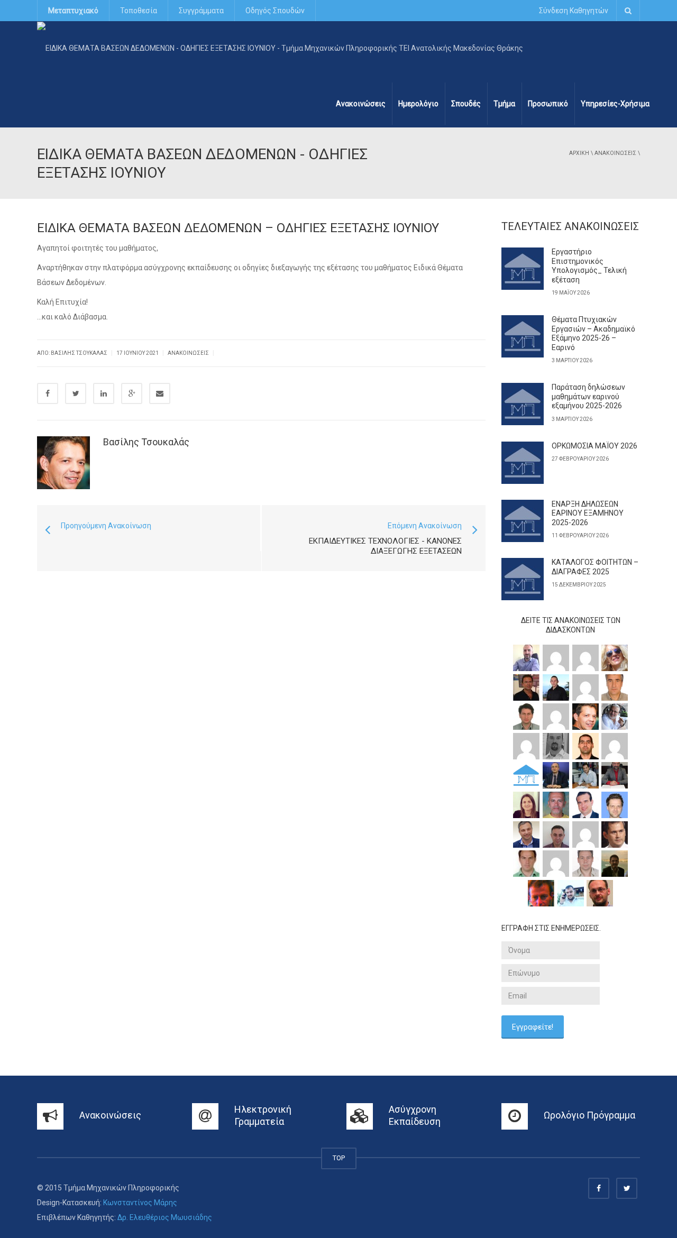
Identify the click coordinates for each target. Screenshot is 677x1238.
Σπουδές (466, 103)
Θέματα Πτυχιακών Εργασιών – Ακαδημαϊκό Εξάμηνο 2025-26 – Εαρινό (593, 333)
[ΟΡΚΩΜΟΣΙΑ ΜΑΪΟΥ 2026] (522, 463)
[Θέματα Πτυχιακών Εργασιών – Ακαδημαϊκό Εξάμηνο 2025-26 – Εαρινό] (522, 336)
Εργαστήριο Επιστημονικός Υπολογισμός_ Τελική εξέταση (589, 265)
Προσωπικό (548, 103)
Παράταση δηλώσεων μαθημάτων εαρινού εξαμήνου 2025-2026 (588, 396)
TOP (339, 1158)
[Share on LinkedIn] (103, 393)
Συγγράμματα (201, 10)
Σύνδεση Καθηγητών (573, 10)
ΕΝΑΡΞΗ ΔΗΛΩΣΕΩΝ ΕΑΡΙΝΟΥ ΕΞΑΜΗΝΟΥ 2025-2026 (588, 513)
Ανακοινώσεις (361, 103)
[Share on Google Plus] (131, 393)
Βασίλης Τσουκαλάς (146, 441)
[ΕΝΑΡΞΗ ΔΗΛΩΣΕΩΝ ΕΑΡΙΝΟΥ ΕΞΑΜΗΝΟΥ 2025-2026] (522, 521)
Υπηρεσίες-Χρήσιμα (615, 103)
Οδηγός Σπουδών (275, 10)
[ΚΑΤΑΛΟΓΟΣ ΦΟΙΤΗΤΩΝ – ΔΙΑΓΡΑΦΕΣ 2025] (522, 579)
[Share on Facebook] (47, 393)
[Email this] (159, 393)
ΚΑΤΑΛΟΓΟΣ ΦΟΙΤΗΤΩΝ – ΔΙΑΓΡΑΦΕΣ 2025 (595, 567)
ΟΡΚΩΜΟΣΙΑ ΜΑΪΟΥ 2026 (594, 446)
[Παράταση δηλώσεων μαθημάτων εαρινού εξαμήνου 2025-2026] (522, 404)
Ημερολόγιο (418, 103)
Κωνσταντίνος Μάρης (140, 1202)
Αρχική (579, 153)
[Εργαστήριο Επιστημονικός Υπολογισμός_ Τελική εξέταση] (522, 268)
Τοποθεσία (138, 10)
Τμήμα (504, 103)
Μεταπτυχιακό (73, 10)
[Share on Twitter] (75, 393)
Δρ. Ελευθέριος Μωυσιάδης (164, 1217)
